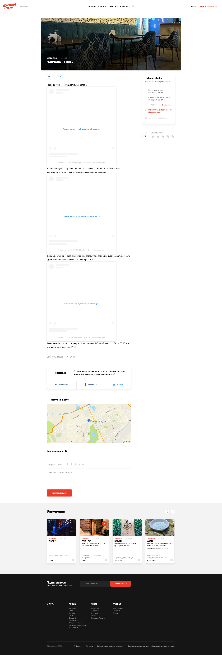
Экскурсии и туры (75, 623)
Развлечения (73, 620)
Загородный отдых (98, 618)
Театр (71, 611)
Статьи (115, 613)
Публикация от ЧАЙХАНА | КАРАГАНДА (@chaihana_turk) (81, 162)
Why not (52, 540)
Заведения (52, 58)
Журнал (124, 6)
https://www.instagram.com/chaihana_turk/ (160, 111)
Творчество (95, 611)
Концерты (72, 608)
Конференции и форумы (77, 625)
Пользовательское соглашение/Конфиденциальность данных (151, 646)
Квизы (71, 615)
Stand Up (72, 613)
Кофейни (94, 615)
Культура (94, 613)
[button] (167, 511)
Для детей (72, 618)
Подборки (116, 611)
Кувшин (118, 540)
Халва (150, 540)
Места (112, 6)
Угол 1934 (86, 540)
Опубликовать (59, 492)
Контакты (89, 646)
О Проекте (78, 646)
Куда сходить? (118, 608)
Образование (73, 628)
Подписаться (121, 583)
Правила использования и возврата (110, 646)
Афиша (102, 6)
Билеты (92, 6)
